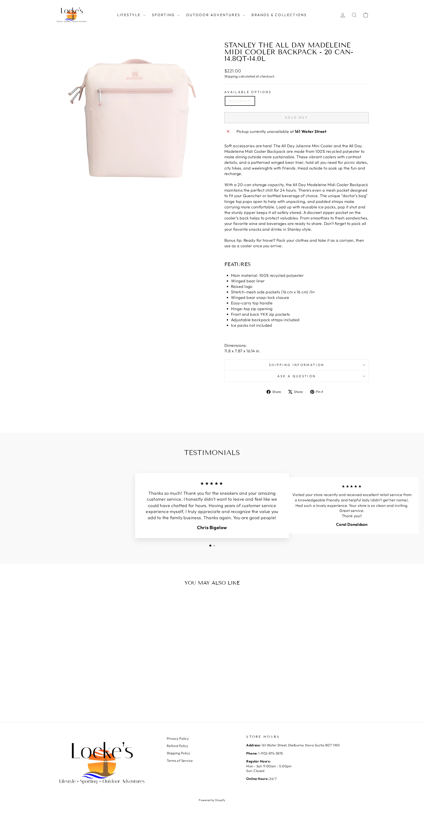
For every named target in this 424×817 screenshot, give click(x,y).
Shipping (231, 76)
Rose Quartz (240, 100)
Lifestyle (129, 15)
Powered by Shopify (212, 800)
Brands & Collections (279, 15)
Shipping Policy (178, 753)
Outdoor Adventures (214, 15)
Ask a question (296, 376)
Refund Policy (177, 746)
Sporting (164, 15)
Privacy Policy (178, 738)
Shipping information (296, 365)
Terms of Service (180, 761)
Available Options (247, 92)
